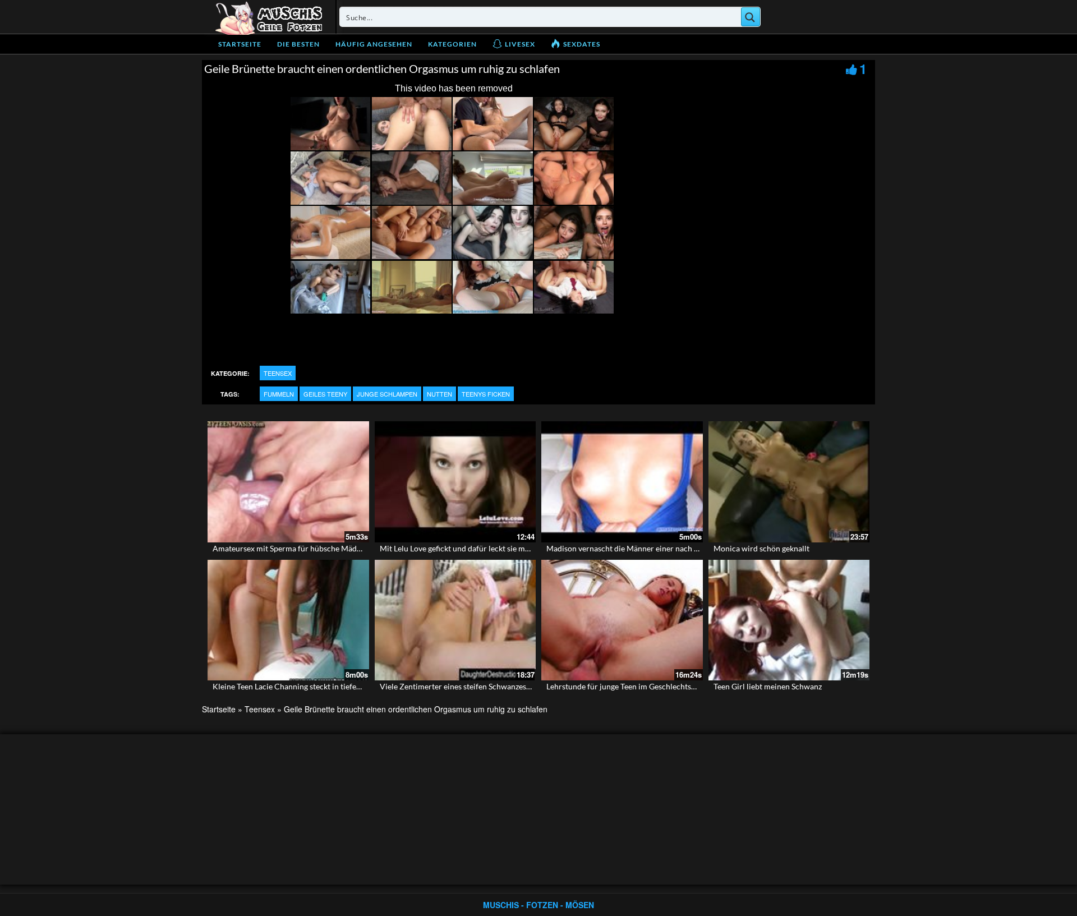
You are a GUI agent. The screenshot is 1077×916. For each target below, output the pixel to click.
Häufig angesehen (373, 44)
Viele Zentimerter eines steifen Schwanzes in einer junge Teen (486, 686)
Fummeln (279, 393)
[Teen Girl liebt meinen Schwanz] (789, 620)
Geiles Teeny (325, 393)
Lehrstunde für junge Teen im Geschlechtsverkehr (632, 686)
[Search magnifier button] (750, 16)
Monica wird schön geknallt (761, 548)
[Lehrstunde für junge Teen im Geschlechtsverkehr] (622, 620)
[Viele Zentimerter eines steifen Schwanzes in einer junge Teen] (455, 620)
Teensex (278, 373)
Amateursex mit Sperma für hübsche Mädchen (293, 548)
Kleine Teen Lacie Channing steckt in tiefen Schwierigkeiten (315, 686)
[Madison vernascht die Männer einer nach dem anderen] (622, 481)
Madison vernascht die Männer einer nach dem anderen (642, 548)
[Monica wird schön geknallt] (789, 481)
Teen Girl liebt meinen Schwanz (768, 686)
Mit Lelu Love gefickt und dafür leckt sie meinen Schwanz (478, 548)
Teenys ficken (486, 393)
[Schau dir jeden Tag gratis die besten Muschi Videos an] (268, 16)
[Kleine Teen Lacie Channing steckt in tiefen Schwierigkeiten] (288, 620)
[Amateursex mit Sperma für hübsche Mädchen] (288, 481)
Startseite (239, 44)
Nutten (439, 393)
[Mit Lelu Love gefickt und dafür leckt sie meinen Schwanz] (455, 481)
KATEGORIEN (452, 44)
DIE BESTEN (298, 44)
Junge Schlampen (387, 393)
